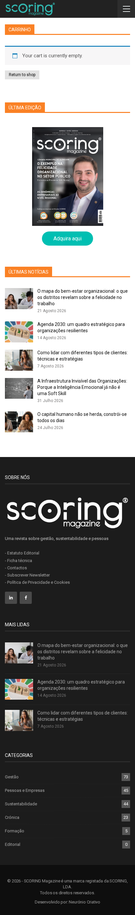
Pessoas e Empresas (25, 790)
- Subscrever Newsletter (27, 575)
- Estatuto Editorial (22, 553)
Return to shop (22, 74)
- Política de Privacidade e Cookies (37, 582)
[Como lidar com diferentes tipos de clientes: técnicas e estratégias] (19, 360)
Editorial (12, 844)
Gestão (12, 776)
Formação (14, 830)
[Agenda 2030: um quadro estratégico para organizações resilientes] (19, 331)
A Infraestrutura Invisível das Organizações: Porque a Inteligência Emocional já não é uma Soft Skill (82, 387)
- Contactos (16, 567)
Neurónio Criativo (84, 902)
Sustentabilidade (21, 803)
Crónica (12, 817)
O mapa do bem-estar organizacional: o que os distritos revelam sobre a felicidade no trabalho (82, 297)
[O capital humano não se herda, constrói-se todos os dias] (19, 421)
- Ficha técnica (18, 560)
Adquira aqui (67, 238)
